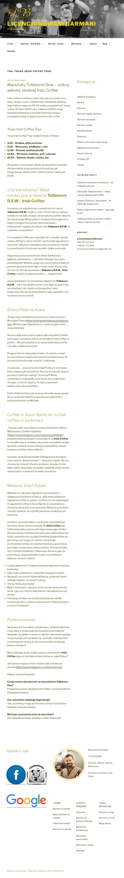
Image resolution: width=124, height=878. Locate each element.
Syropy (80, 164)
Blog (105, 43)
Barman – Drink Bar (30, 43)
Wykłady (80, 850)
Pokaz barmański (61, 823)
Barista (80, 102)
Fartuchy (81, 136)
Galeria (93, 43)
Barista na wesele (61, 808)
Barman (81, 108)
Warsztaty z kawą (84, 845)
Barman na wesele (86, 119)
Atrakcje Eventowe (86, 96)
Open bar (80, 812)
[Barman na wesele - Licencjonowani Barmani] (36, 781)
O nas (10, 43)
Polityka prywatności (16, 871)
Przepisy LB (83, 159)
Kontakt (11, 51)
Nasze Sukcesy (84, 153)
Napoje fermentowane (88, 147)
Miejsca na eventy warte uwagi (92, 142)
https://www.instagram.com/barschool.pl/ (39, 667)
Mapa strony (105, 823)
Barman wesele (84, 125)
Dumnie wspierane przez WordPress (46, 871)
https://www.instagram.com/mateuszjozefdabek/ (35, 435)
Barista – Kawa (55, 43)
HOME (57, 803)
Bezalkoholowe (84, 130)
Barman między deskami (89, 113)
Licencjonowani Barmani (51, 23)
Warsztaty (76, 43)
